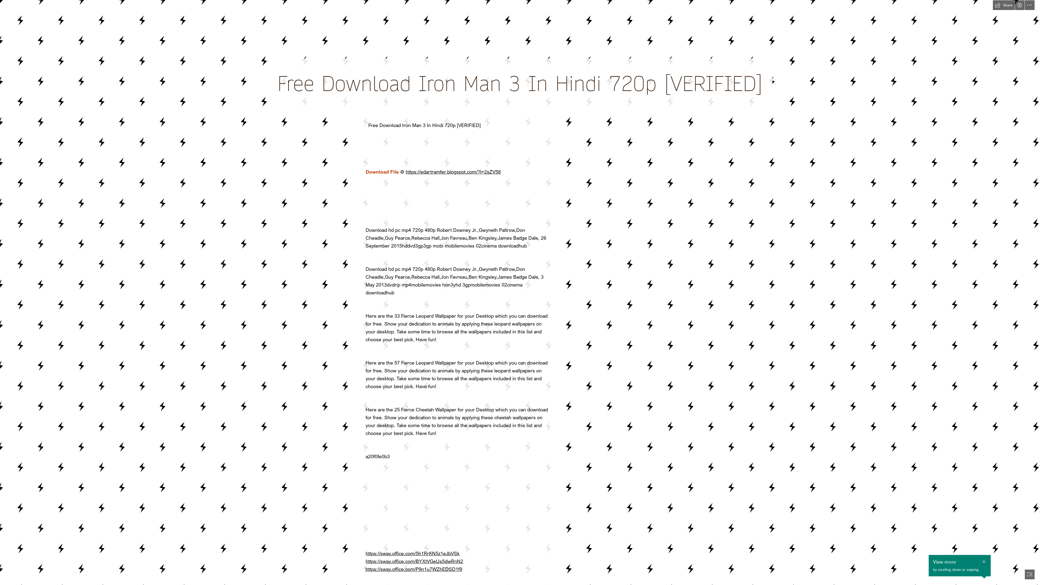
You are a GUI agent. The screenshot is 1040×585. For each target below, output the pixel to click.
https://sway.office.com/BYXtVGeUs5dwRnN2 (414, 561)
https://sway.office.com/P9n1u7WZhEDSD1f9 (414, 569)
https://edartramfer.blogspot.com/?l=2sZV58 (453, 172)
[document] (520, 292)
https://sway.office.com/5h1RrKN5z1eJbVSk (413, 553)
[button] (1004, 5)
